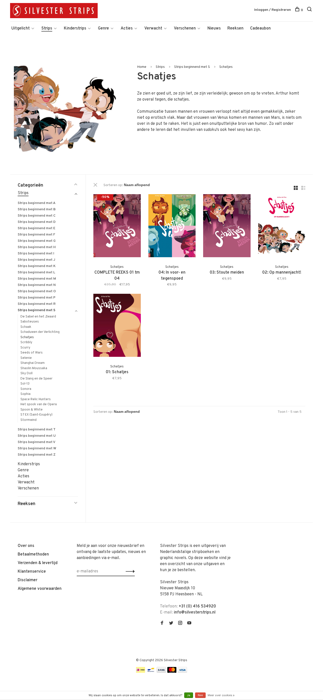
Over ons (26, 545)
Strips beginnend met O (37, 291)
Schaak (25, 327)
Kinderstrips (75, 28)
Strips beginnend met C (37, 216)
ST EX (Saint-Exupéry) (36, 415)
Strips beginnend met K (37, 266)
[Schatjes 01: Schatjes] (117, 326)
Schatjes (226, 67)
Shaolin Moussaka (33, 368)
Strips (46, 28)
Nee (200, 695)
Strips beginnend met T (37, 429)
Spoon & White (31, 410)
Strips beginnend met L (36, 272)
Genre (103, 28)
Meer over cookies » (221, 695)
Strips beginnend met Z (37, 455)
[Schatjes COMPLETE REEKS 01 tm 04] (117, 226)
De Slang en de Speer (36, 379)
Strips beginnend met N (37, 285)
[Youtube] (189, 623)
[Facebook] (162, 623)
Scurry (25, 348)
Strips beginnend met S (192, 67)
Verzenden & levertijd (38, 563)
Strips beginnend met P (37, 298)
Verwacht (153, 28)
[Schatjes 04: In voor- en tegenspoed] (172, 226)
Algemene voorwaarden (40, 588)
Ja (188, 695)
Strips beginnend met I (36, 253)
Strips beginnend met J (36, 260)
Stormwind (28, 420)
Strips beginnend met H (37, 247)
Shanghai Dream (32, 363)
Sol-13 (25, 384)
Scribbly (26, 342)
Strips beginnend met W (37, 448)
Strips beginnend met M (37, 279)
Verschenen (185, 28)
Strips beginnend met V (36, 442)
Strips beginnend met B (37, 209)
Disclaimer (27, 580)
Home (141, 67)
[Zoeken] (310, 10)
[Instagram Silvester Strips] (180, 623)
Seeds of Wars (31, 353)
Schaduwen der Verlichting (40, 332)
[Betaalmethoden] (140, 671)
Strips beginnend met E (36, 228)
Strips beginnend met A (37, 203)
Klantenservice (32, 571)
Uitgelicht (20, 28)
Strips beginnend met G (37, 241)
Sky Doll (26, 373)
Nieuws (214, 28)
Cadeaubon (260, 28)
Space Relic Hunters (35, 399)
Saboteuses (29, 322)
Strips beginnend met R (37, 304)
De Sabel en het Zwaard (38, 317)
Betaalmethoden (33, 554)
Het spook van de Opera (38, 404)
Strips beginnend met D (37, 222)
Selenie (26, 358)
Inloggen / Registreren (272, 10)
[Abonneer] (129, 571)
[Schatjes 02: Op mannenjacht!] (282, 226)
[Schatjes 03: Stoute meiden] (227, 226)
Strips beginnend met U (37, 436)
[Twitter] (171, 623)
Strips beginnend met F (36, 234)
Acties (127, 28)
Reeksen (235, 28)
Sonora (25, 389)
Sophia (25, 394)
